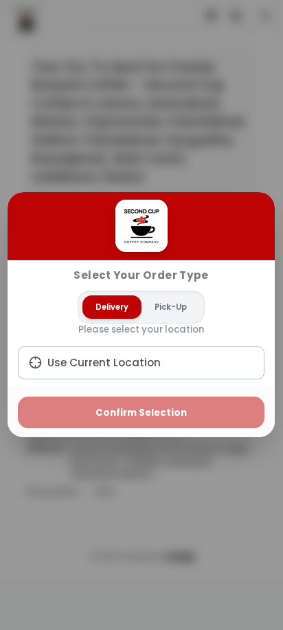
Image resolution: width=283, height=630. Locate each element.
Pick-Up (171, 307)
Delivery (112, 307)
